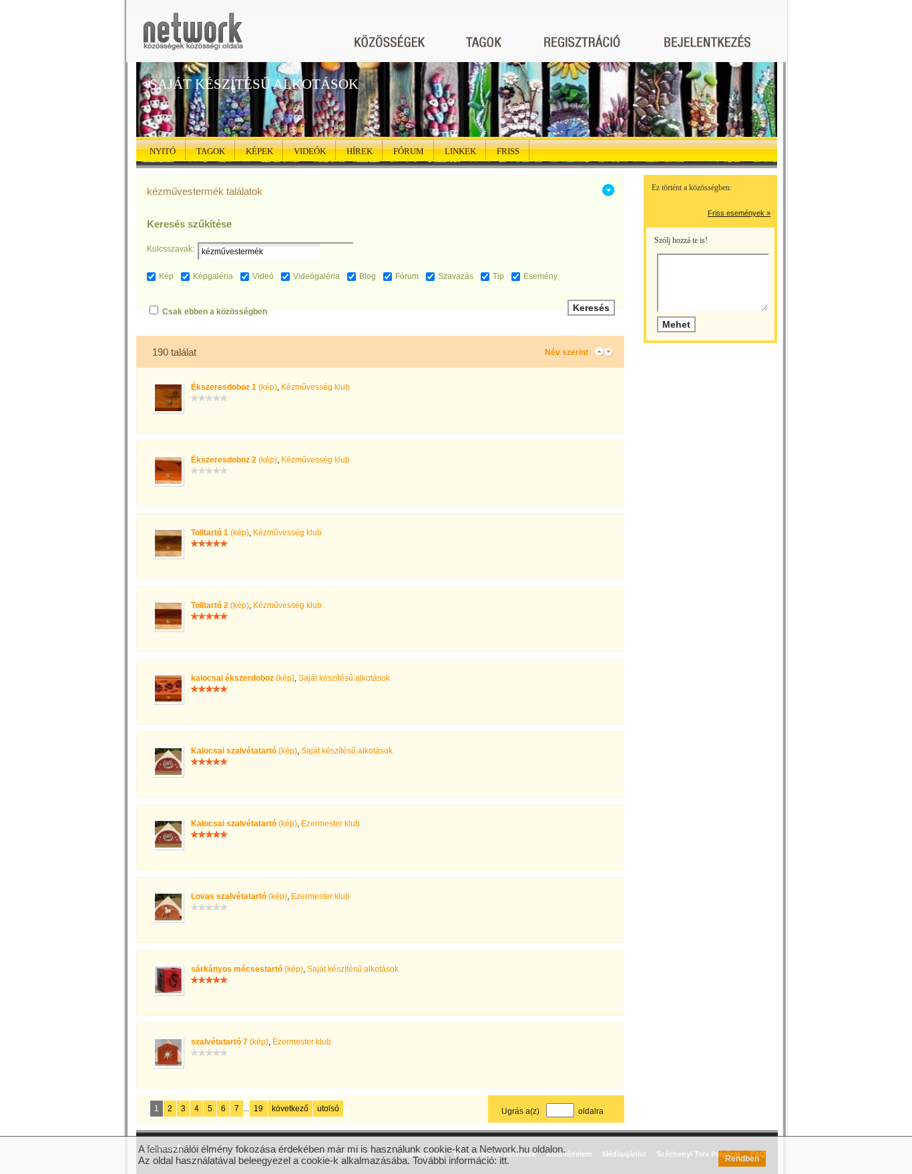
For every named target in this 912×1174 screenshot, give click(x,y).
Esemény (540, 276)
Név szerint (566, 352)
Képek (259, 151)
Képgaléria (213, 276)
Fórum (408, 151)
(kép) (234, 387)
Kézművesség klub (315, 387)
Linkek (460, 151)
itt (503, 1160)
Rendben (742, 1158)
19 (258, 1108)
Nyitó (163, 151)
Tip (498, 276)
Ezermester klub (330, 823)
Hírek (360, 151)
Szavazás (455, 276)
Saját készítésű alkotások (344, 678)
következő (290, 1108)
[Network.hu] (193, 37)
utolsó (328, 1108)
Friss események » (739, 213)
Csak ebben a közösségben (214, 311)
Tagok (210, 151)
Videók (310, 151)
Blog (367, 276)
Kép (166, 276)
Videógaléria (316, 276)
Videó (263, 276)
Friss (508, 151)
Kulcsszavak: (170, 249)
